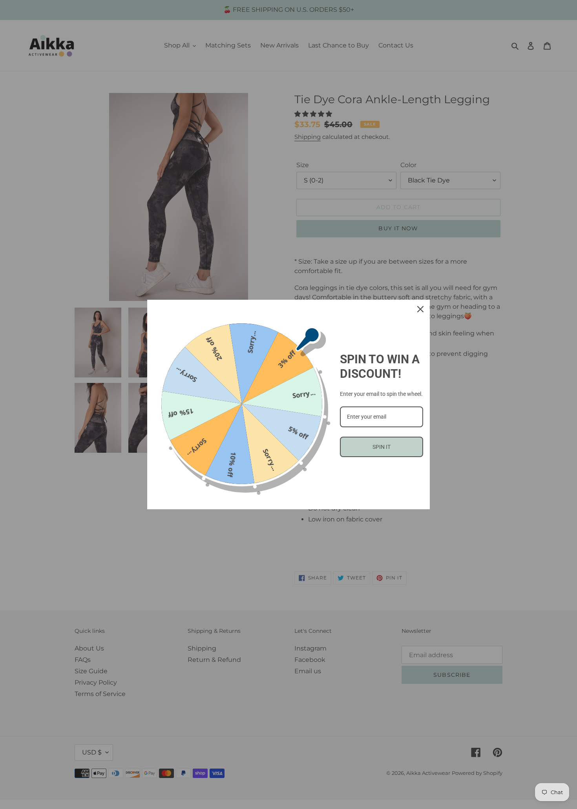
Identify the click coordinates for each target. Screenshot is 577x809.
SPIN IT (381, 447)
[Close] (420, 309)
